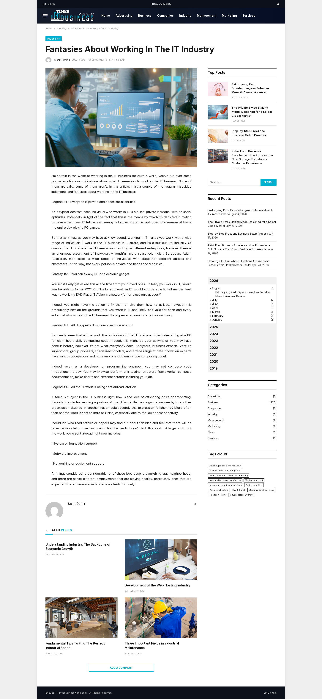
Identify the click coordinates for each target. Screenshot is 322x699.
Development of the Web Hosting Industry (157, 585)
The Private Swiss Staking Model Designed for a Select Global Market (252, 111)
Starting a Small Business (261, 490)
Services (248, 15)
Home (105, 15)
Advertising (124, 15)
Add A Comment (121, 667)
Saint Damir (63, 60)
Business (144, 15)
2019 (214, 368)
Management (206, 15)
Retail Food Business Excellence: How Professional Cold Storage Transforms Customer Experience (253, 157)
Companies (165, 15)
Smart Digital (238, 490)
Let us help (49, 3)
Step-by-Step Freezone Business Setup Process (249, 133)
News (211, 432)
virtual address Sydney (241, 495)
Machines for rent (254, 480)
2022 (214, 348)
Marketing (229, 15)
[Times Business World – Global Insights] (73, 16)
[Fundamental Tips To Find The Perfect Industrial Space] (81, 617)
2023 (214, 341)
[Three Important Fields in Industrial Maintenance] (161, 617)
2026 (214, 281)
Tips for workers (217, 495)
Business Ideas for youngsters (224, 470)
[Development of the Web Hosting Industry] (161, 559)
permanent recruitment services (225, 485)
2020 (214, 361)
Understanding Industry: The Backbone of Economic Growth (78, 547)
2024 (214, 334)
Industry (185, 15)
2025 (214, 327)
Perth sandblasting (218, 490)
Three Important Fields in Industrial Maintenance (152, 646)
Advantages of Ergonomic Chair (225, 466)
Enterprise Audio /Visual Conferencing (228, 475)
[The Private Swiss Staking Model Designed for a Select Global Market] (218, 112)
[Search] (277, 4)
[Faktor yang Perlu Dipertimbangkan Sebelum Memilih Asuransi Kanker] (218, 89)
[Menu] (45, 16)
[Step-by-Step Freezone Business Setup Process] (218, 136)
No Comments (99, 60)
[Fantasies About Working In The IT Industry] (121, 117)
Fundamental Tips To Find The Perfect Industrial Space (75, 646)
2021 (213, 354)
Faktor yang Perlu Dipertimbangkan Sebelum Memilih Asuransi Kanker (250, 88)
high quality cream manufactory (225, 480)
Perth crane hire (254, 485)
